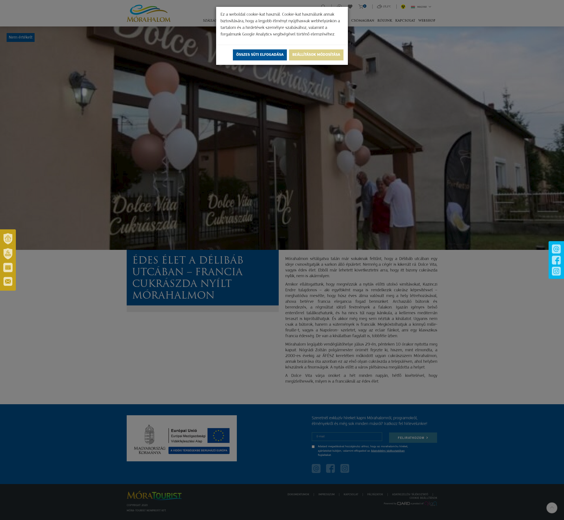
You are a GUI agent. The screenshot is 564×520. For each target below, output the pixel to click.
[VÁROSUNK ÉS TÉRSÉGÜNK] (8, 238)
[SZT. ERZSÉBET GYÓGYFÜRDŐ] (8, 253)
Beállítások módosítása (316, 55)
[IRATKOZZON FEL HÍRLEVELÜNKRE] (8, 281)
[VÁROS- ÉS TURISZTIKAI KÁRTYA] (8, 267)
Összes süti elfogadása (260, 55)
